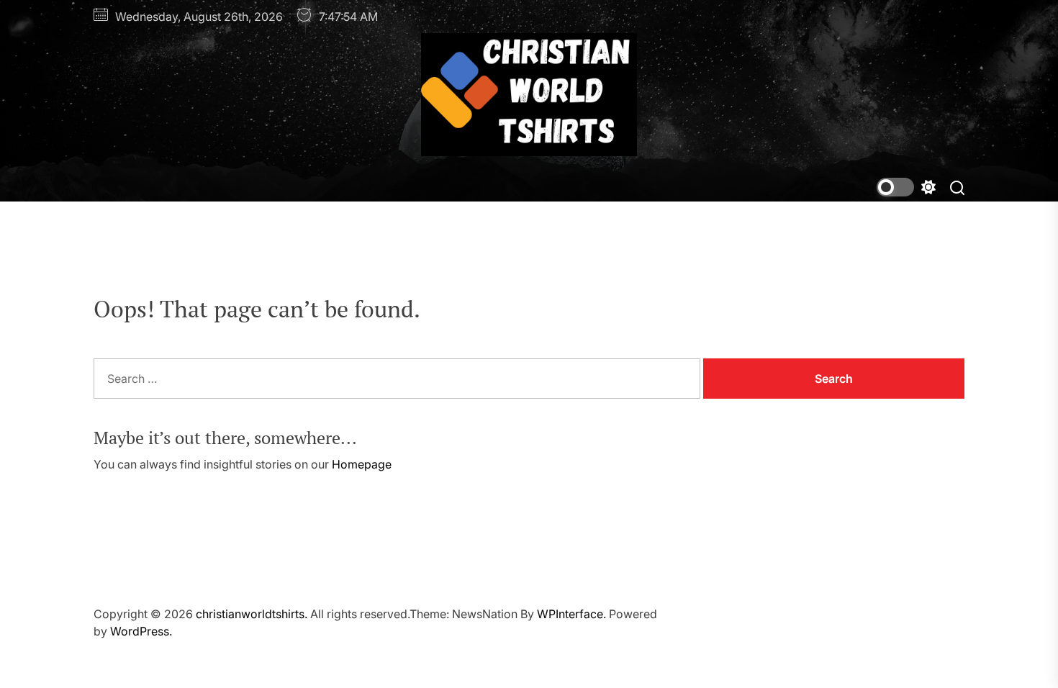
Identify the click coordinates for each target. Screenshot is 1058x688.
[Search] (957, 187)
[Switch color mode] (906, 187)
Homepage (362, 464)
